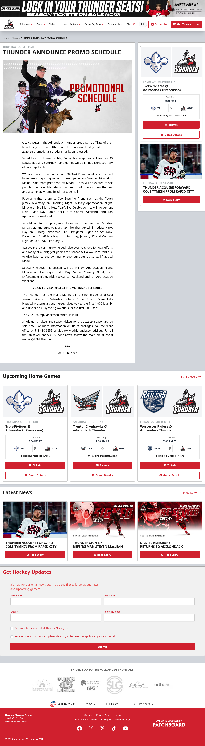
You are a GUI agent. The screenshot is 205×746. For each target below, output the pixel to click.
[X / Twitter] (102, 728)
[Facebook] (79, 728)
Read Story (173, 199)
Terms (117, 714)
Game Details (173, 135)
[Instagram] (90, 728)
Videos (53, 24)
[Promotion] (102, 8)
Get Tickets (184, 24)
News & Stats (71, 24)
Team (39, 24)
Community (114, 24)
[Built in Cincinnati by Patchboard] (169, 723)
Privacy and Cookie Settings (115, 719)
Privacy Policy (103, 714)
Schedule (25, 24)
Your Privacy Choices (86, 719)
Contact (88, 714)
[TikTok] (114, 728)
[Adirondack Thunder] (9, 24)
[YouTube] (125, 728)
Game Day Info (93, 24)
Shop (129, 24)
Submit (102, 647)
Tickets (173, 125)
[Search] (143, 24)
